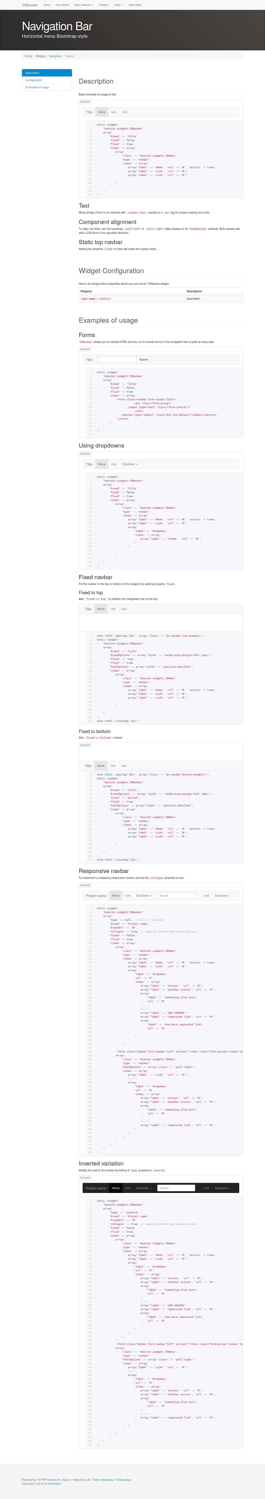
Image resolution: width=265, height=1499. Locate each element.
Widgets (103, 5)
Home (47, 5)
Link (113, 112)
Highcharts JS (81, 1480)
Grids (117, 5)
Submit (143, 359)
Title (89, 111)
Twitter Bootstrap (102, 1480)
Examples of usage (37, 87)
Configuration (33, 80)
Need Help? (135, 5)
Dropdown (129, 464)
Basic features (83, 5)
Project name (96, 895)
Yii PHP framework (48, 1480)
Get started (62, 5)
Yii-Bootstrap (123, 1480)
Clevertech (54, 1483)
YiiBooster (30, 4)
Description (32, 73)
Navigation (55, 56)
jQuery (66, 1480)
